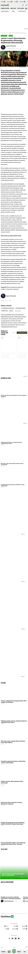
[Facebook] (12, 938)
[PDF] (10, 300)
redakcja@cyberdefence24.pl (9, 326)
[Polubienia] (2, 947)
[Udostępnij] (26, 947)
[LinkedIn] (15, 938)
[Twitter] (9, 938)
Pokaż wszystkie (18, 310)
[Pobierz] (20, 48)
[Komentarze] (14, 947)
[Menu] (26, 5)
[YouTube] (18, 938)
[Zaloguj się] (23, 5)
